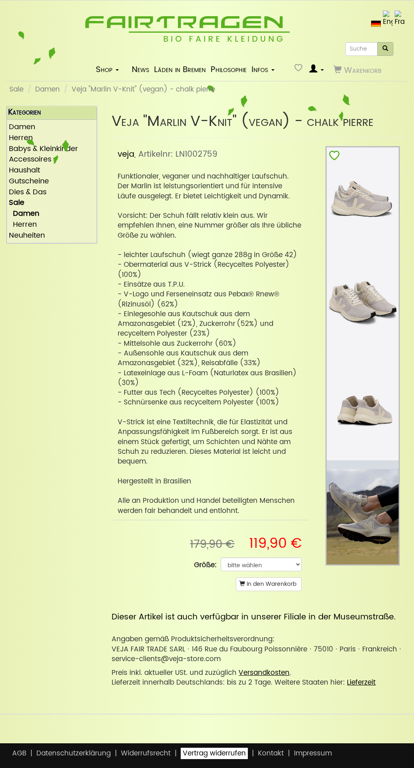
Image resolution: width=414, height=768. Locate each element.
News (140, 70)
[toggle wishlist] (334, 157)
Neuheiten (27, 235)
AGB (19, 753)
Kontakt (271, 753)
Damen (47, 89)
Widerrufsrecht (146, 753)
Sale (16, 89)
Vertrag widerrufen (214, 753)
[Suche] (385, 49)
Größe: (205, 565)
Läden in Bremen (180, 70)
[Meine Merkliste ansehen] (299, 70)
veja (126, 154)
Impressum (313, 753)
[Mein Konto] (316, 70)
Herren (23, 224)
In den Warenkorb (270, 584)
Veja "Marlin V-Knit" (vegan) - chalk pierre (143, 89)
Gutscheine (29, 181)
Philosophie (229, 70)
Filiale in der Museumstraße (339, 617)
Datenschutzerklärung (73, 753)
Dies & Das (27, 192)
